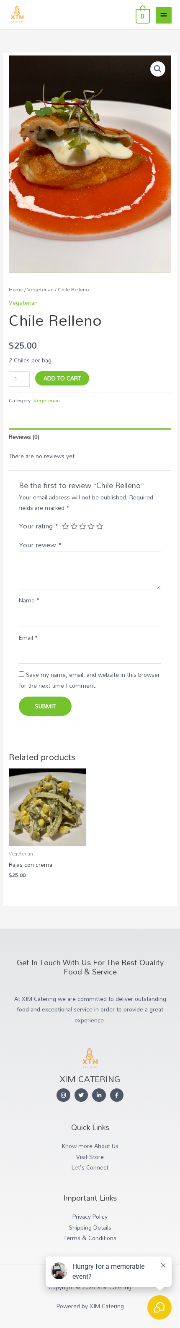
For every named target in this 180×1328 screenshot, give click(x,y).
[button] (157, 69)
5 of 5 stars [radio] (99, 526)
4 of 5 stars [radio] (90, 526)
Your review (40, 545)
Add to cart (62, 378)
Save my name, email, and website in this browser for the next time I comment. (89, 680)
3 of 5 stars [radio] (82, 526)
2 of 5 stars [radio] (74, 526)
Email (28, 637)
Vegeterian (40, 289)
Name (29, 600)
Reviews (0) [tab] (24, 436)
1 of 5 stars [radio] (65, 526)
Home (16, 289)
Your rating (39, 526)
